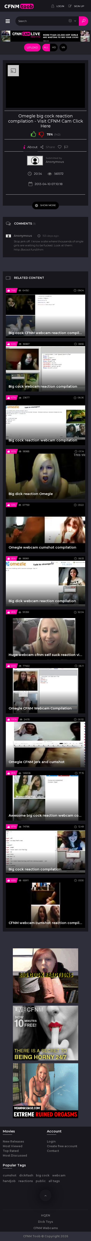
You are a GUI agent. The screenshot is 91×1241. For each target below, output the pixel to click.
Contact (53, 1151)
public (41, 1181)
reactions (25, 1181)
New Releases (13, 1141)
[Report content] (66, 147)
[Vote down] (41, 134)
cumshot (9, 1175)
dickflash (26, 1175)
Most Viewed (12, 1146)
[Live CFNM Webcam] (45, 36)
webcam (58, 1175)
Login (51, 1141)
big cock (42, 1175)
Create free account (62, 1146)
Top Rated (11, 1151)
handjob (9, 1181)
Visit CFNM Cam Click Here (60, 124)
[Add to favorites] (59, 147)
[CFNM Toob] (19, 6)
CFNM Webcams (45, 1228)
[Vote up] (33, 134)
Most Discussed (15, 1155)
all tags (54, 1181)
